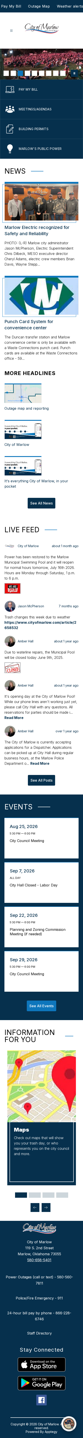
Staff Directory (39, 1333)
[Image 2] (13, 73)
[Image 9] (63, 73)
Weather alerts (70, 6)
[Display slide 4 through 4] (62, 1195)
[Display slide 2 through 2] (35, 1195)
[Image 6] (41, 73)
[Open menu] (11, 30)
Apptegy (51, 1432)
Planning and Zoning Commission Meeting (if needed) (38, 931)
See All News (41, 503)
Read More (13, 717)
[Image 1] (6, 73)
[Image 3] (20, 73)
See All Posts (41, 780)
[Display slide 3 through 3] (48, 1195)
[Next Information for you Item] (46, 1207)
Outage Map (39, 6)
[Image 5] (34, 73)
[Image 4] (27, 73)
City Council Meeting (28, 840)
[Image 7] (48, 73)
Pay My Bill (11, 6)
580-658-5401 (39, 1260)
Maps (21, 1129)
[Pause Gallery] (74, 73)
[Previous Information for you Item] (35, 1207)
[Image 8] (55, 73)
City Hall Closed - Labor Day (35, 885)
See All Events (41, 1006)
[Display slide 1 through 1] (21, 1195)
